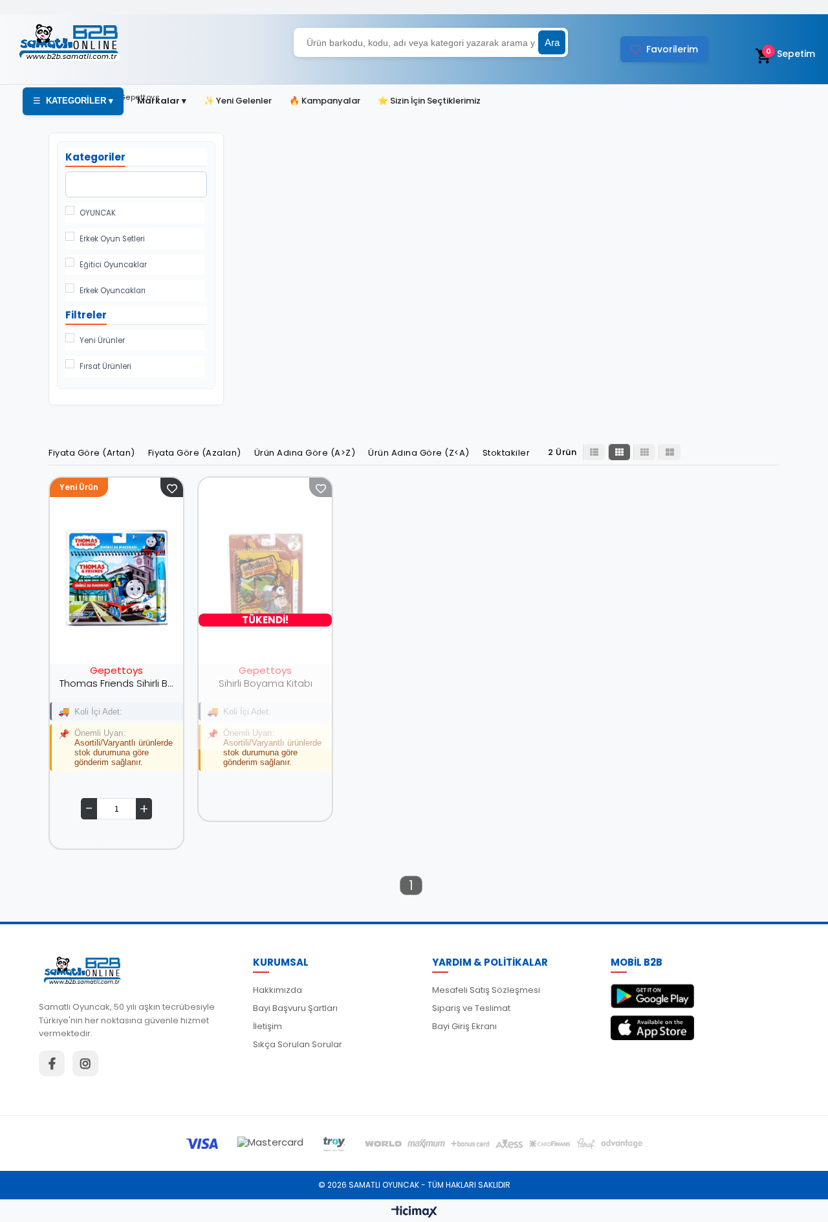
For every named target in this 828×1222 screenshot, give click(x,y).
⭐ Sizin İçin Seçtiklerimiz (429, 100)
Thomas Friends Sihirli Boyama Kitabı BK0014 (116, 683)
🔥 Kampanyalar (324, 100)
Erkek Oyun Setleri (112, 239)
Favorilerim (672, 49)
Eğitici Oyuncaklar (113, 265)
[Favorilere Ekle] (171, 487)
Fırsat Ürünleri (105, 366)
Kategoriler (95, 157)
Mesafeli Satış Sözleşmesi (486, 990)
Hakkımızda (277, 990)
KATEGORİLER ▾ (73, 101)
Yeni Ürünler (102, 340)
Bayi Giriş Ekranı (464, 1026)
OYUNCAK (98, 213)
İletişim (267, 1026)
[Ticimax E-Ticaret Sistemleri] (414, 1212)
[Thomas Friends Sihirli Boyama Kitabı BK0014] (116, 578)
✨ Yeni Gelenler (238, 100)
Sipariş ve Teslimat (471, 1008)
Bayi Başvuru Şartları (295, 1008)
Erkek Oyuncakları (113, 290)
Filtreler (86, 315)
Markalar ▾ (161, 100)
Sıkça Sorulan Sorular (297, 1044)
